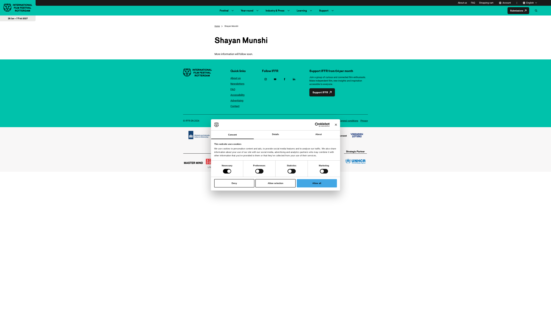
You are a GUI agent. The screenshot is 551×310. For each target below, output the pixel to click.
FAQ (473, 2)
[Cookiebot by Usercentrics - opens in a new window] (317, 125)
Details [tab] (275, 134)
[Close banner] (336, 125)
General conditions (348, 120)
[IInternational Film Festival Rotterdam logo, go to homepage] (17, 8)
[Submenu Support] (332, 10)
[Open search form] (536, 10)
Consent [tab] (232, 134)
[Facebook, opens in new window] (284, 79)
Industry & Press (275, 10)
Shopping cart (486, 2)
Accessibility (237, 94)
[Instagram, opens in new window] (265, 79)
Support (323, 10)
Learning (302, 10)
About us (462, 2)
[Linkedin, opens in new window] (294, 79)
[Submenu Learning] (311, 10)
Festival (224, 10)
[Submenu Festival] (232, 10)
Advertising (236, 100)
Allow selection (275, 183)
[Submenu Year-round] (257, 10)
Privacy (364, 120)
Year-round (247, 10)
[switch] (259, 171)
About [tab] (318, 134)
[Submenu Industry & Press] (288, 10)
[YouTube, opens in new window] (275, 79)
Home (217, 26)
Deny (234, 183)
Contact (234, 106)
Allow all (316, 183)
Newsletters (237, 83)
